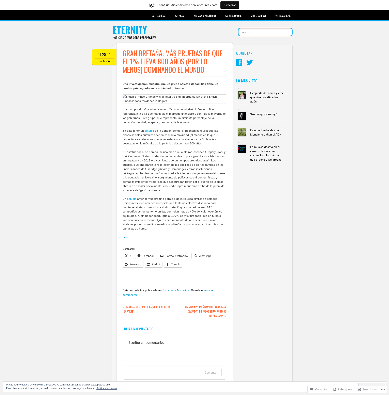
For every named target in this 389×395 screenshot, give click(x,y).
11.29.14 (104, 54)
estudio (150, 130)
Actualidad (159, 15)
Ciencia (179, 15)
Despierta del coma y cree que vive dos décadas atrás (267, 97)
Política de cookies (106, 388)
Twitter (249, 62)
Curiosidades (233, 15)
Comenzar (230, 4)
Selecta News (258, 15)
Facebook (239, 62)
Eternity (130, 29)
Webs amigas (283, 15)
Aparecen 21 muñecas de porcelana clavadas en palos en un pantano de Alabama (206, 311)
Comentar (210, 372)
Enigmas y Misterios (204, 15)
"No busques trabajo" (263, 114)
